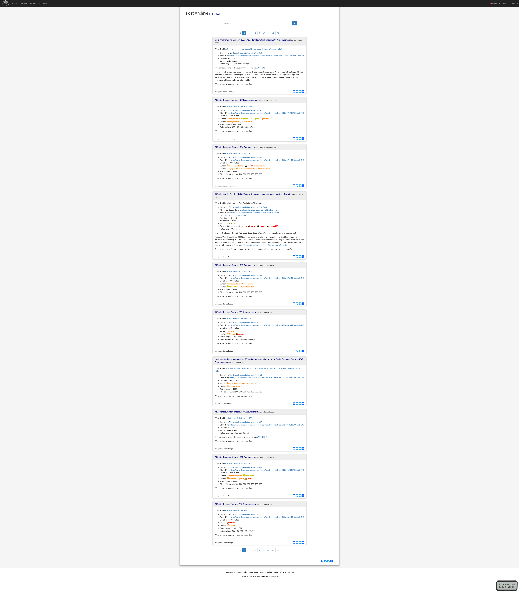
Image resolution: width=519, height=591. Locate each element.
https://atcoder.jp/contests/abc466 (247, 157)
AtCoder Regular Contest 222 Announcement (236, 504)
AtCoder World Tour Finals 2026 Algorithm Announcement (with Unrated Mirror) (252, 194)
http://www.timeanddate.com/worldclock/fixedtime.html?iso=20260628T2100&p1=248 (267, 325)
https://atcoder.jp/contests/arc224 (246, 110)
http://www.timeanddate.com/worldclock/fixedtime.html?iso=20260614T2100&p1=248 (267, 517)
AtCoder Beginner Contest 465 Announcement (236, 265)
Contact (291, 572)
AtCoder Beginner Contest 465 (238, 271)
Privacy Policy (242, 572)
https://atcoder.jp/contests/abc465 (247, 275)
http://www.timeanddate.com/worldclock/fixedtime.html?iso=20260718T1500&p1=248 (267, 55)
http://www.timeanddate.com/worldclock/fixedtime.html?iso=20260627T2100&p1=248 (267, 377)
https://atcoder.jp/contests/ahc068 (247, 53)
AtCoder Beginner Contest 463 (238, 463)
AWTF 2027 (261, 68)
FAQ (284, 572)
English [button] (495, 3)
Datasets (43, 3)
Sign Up (506, 3)
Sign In (515, 3)
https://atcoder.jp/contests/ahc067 (247, 422)
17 (264, 33)
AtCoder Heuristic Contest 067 (238, 418)
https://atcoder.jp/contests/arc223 (246, 322)
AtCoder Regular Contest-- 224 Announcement (236, 100)
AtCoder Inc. (261, 576)
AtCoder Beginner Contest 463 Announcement (236, 457)
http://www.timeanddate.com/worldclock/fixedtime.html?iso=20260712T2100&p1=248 (267, 113)
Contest (23, 3)
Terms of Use (230, 572)
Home (14, 3)
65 (273, 33)
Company (277, 572)
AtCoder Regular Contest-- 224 (238, 106)
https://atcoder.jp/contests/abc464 (247, 375)
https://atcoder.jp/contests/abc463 (247, 467)
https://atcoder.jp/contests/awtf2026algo (249, 207)
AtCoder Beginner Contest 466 (238, 153)
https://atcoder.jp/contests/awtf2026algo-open (258, 210)
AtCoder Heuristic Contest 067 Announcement (236, 411)
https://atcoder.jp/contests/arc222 (246, 514)
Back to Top (214, 14)
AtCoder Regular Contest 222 (238, 510)
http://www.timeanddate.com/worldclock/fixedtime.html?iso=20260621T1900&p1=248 (267, 425)
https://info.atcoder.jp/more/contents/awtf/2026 (265, 245)
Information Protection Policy (260, 572)
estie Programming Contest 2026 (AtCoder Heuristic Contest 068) (253, 49)
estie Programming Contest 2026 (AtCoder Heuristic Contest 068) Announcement (253, 39)
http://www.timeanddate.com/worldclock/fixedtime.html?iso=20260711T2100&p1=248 (267, 160)
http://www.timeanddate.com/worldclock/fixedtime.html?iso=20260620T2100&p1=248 (267, 470)
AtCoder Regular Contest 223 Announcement (236, 312)
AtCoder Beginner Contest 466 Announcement (236, 147)
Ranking (33, 3)
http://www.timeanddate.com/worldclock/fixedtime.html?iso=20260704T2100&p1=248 (267, 278)
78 (278, 33)
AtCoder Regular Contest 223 (238, 318)
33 (268, 33)
